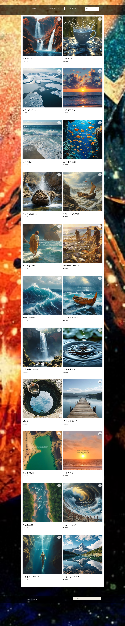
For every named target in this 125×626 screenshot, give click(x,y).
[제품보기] (42, 36)
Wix (28, 599)
